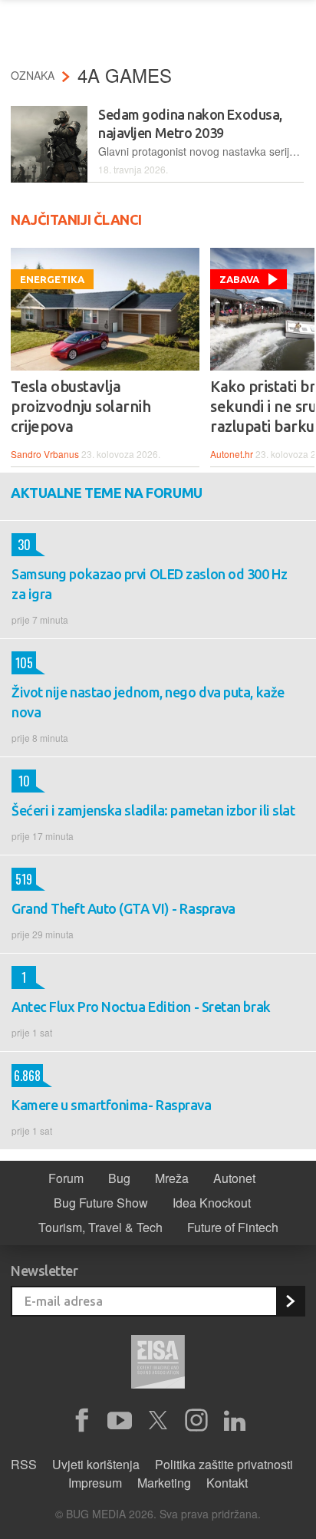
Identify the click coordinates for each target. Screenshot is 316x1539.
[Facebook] (81, 1421)
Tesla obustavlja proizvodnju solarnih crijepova (80, 406)
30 (21, 545)
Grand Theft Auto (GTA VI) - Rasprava (123, 908)
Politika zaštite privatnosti (224, 1464)
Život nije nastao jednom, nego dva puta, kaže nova (148, 702)
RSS (24, 1464)
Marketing (164, 1482)
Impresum (95, 1482)
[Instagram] (196, 1421)
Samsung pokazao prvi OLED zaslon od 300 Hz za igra (149, 583)
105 (22, 663)
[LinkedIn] (234, 1421)
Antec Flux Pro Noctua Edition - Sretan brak (141, 1006)
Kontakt (227, 1482)
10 (21, 781)
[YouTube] (119, 1421)
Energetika (52, 279)
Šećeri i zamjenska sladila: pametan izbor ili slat (153, 810)
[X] (158, 1421)
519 (22, 879)
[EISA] (158, 1364)
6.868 (26, 1075)
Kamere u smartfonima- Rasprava (112, 1104)
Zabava (239, 279)
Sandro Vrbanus (45, 453)
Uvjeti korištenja (96, 1464)
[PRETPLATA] (290, 1301)
